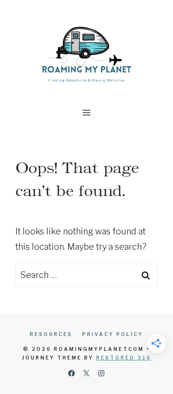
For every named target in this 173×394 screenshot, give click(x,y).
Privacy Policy (112, 334)
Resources (51, 334)
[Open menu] (87, 112)
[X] (86, 373)
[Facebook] (71, 373)
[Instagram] (101, 373)
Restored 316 (123, 357)
